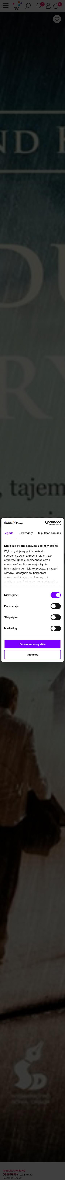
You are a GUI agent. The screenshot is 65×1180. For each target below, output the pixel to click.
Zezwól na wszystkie (33, 644)
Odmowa (32, 654)
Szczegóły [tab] (26, 532)
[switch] (56, 606)
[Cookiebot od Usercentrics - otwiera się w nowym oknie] (46, 523)
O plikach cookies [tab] (49, 532)
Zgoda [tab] (9, 532)
